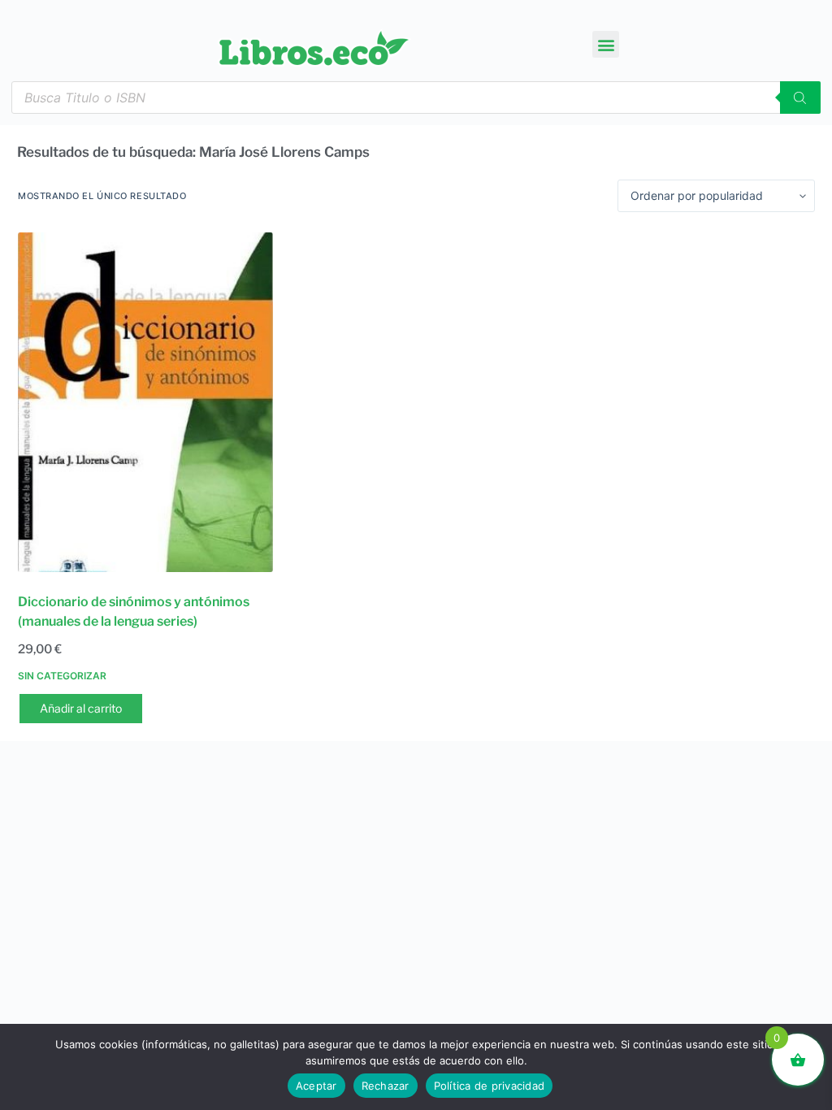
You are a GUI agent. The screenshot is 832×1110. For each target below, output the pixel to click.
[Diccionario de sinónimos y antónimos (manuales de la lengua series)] (145, 402)
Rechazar (386, 1085)
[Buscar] (800, 97)
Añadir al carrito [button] (81, 708)
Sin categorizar (62, 676)
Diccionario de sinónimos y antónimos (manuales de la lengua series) (133, 611)
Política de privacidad (489, 1085)
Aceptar (316, 1085)
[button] (605, 44)
